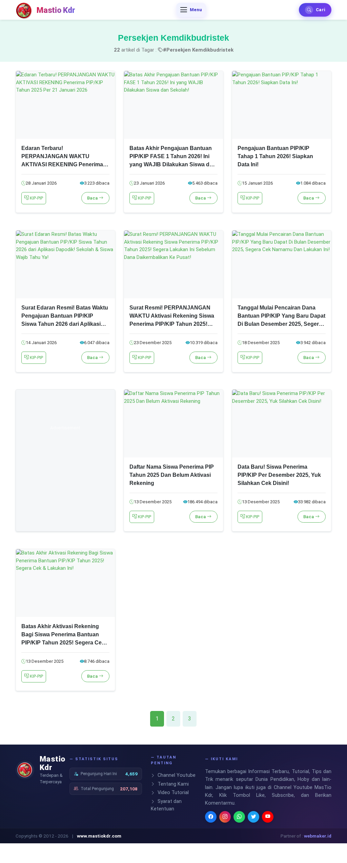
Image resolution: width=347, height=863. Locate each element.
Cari (320, 9)
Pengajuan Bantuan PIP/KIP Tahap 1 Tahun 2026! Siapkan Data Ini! (275, 156)
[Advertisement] (65, 465)
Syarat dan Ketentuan (166, 805)
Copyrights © (29, 836)
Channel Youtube (176, 775)
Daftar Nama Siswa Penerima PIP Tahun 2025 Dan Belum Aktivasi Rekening (171, 475)
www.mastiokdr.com (99, 836)
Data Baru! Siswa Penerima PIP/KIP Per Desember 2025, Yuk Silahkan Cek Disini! (279, 475)
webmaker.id (317, 836)
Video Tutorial (172, 792)
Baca (93, 198)
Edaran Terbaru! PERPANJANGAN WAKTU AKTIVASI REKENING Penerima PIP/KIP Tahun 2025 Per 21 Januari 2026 (62, 164)
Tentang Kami (172, 784)
